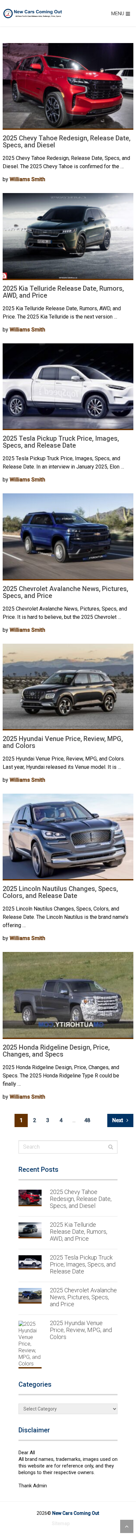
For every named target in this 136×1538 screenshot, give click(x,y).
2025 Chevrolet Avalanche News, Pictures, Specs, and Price (65, 592)
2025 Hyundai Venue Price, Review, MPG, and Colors (63, 742)
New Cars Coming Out (75, 1513)
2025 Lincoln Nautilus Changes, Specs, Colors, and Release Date (60, 892)
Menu (117, 14)
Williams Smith (27, 179)
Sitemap (61, 1523)
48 (87, 1120)
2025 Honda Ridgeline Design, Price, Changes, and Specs (56, 1050)
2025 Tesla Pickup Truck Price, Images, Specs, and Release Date (61, 441)
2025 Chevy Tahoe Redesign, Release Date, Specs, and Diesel (66, 141)
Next (118, 1120)
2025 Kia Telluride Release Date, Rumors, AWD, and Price (63, 291)
